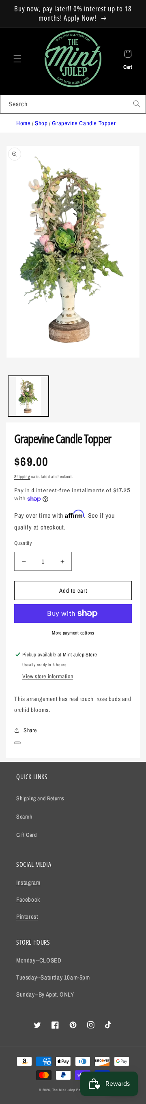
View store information (47, 676)
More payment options (73, 633)
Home (23, 123)
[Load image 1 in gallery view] (28, 396)
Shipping (22, 476)
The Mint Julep (63, 1089)
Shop (41, 123)
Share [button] (30, 730)
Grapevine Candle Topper (84, 123)
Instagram (28, 882)
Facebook (28, 899)
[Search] (137, 104)
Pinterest (27, 916)
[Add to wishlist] (17, 743)
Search (24, 816)
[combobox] (73, 104)
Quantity (23, 543)
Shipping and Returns (40, 798)
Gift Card (26, 834)
